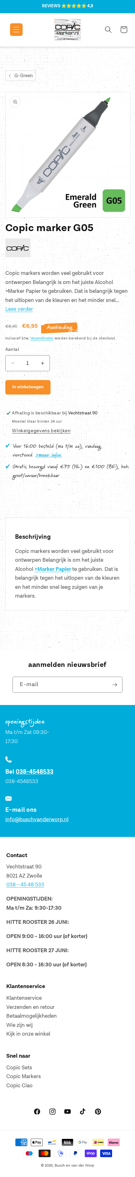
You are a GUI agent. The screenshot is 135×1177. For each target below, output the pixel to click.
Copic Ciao (19, 1086)
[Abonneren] (114, 685)
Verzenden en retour (30, 1007)
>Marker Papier (53, 569)
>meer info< (49, 455)
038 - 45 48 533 (25, 885)
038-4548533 (34, 772)
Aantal (12, 349)
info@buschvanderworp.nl (36, 819)
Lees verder (19, 309)
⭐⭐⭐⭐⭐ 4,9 (77, 6)
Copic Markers (23, 1076)
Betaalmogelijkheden (31, 1016)
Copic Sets (19, 1068)
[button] (12, 29)
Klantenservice (24, 998)
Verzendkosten (41, 338)
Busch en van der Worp (74, 1165)
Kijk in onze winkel (28, 1034)
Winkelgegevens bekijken (41, 431)
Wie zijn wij (19, 1025)
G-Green (23, 75)
